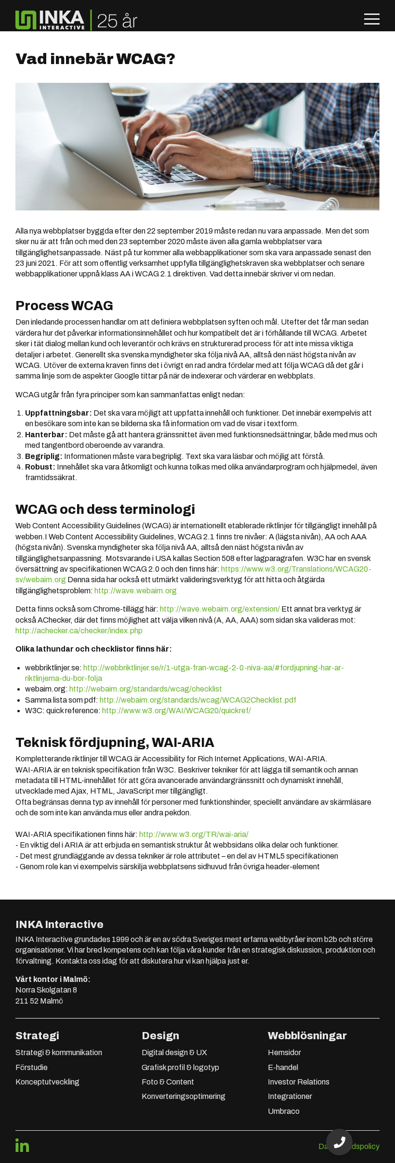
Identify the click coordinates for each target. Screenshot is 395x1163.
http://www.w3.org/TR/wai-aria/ (194, 834)
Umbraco (284, 1111)
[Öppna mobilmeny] (372, 20)
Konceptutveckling (47, 1082)
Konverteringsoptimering (183, 1096)
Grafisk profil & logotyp (180, 1067)
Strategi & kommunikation (58, 1052)
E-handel (283, 1067)
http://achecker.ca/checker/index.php (79, 631)
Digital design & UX (174, 1052)
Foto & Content (168, 1082)
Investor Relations (298, 1082)
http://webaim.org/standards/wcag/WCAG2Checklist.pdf (198, 700)
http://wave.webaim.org (135, 591)
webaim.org (46, 579)
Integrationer (290, 1096)
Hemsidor (284, 1052)
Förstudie (31, 1067)
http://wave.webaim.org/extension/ (220, 609)
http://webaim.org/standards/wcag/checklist (145, 689)
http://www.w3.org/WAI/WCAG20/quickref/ (176, 710)
